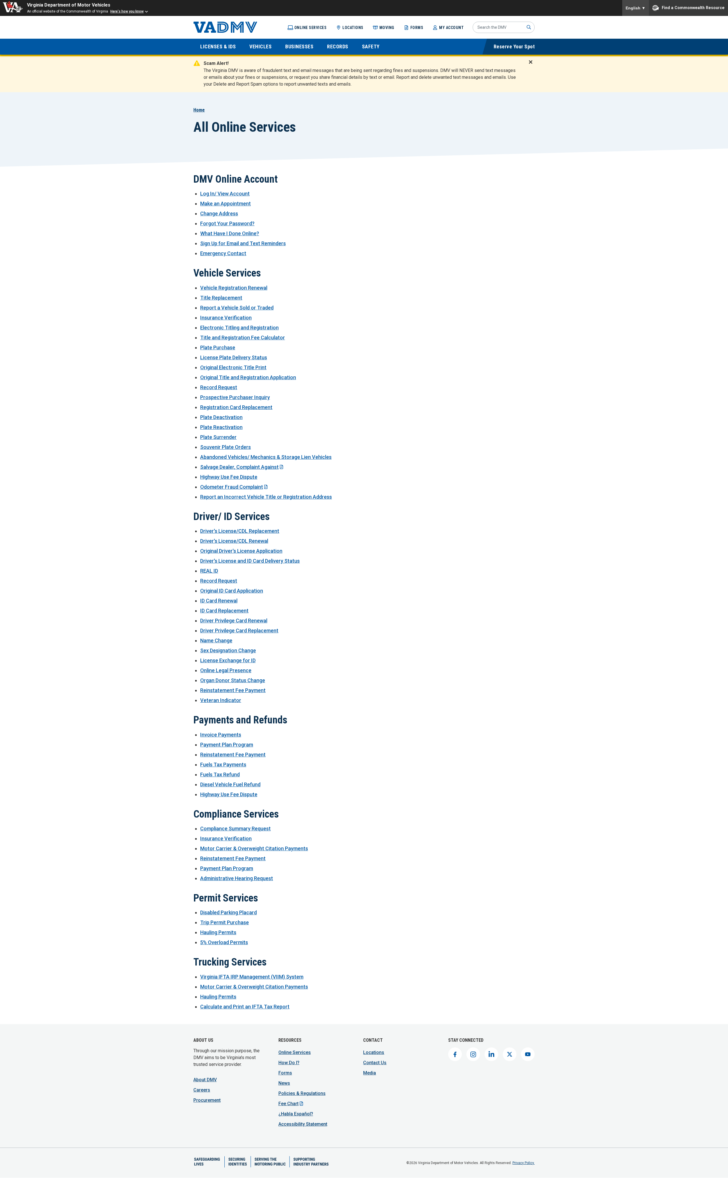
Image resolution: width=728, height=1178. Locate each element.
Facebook (455, 1054)
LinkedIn (491, 1054)
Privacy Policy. (523, 1163)
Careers (201, 1090)
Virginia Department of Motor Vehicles (68, 5)
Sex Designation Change (228, 650)
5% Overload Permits (224, 942)
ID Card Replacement (224, 611)
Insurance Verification (226, 318)
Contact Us (374, 1062)
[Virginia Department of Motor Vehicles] (225, 27)
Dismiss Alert (532, 65)
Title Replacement (221, 298)
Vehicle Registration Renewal (233, 288)
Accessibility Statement (302, 1124)
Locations (352, 27)
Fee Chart (288, 1103)
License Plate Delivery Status (233, 357)
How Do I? (288, 1062)
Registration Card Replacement (236, 407)
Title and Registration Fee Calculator (242, 338)
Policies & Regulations (302, 1093)
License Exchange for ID (228, 660)
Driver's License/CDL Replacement (239, 531)
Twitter (509, 1054)
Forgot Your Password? (227, 223)
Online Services (310, 27)
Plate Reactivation (221, 427)
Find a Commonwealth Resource (693, 7)
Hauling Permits (218, 932)
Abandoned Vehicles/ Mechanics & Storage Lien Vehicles (266, 457)
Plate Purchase (217, 347)
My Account (451, 27)
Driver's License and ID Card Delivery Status (250, 561)
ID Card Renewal (218, 601)
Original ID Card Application (231, 591)
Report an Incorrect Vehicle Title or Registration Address (266, 497)
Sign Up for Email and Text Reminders (243, 243)
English (636, 8)
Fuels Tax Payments (223, 765)
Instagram (473, 1054)
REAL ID (209, 571)
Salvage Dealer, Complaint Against (239, 467)
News (284, 1083)
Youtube (528, 1054)
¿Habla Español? (295, 1114)
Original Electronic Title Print (233, 367)
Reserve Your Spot (514, 46)
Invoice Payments (220, 735)
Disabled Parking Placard (228, 912)
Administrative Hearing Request (236, 878)
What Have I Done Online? (229, 233)
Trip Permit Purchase (224, 922)
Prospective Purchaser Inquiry (235, 397)
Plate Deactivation (221, 417)
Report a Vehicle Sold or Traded (237, 308)
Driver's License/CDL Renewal (234, 541)
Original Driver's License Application (241, 551)
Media (369, 1073)
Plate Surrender (218, 437)
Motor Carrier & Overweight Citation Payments (254, 848)
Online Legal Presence (225, 670)
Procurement (207, 1100)
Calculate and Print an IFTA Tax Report (244, 1007)
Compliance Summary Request (235, 829)
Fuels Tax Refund (220, 774)
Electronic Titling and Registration (239, 328)
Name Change (216, 640)
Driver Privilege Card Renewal (233, 621)
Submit (529, 27)
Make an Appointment (225, 204)
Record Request (218, 387)
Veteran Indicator (220, 700)
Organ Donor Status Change (232, 680)
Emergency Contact (223, 253)
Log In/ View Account (225, 194)
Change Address (219, 213)
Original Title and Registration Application (248, 377)
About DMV (205, 1079)
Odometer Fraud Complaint (231, 487)
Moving (386, 27)
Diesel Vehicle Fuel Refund (230, 784)
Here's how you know (127, 11)
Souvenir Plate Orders (225, 447)
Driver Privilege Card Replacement (239, 631)
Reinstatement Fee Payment (233, 690)
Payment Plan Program (226, 745)
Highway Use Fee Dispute (228, 477)
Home (199, 110)
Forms (416, 27)
